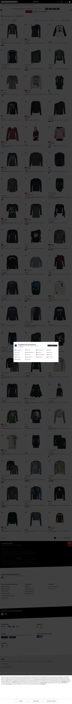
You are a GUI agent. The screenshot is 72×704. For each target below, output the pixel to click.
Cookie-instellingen (9, 684)
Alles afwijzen (36, 701)
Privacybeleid (43, 684)
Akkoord (20, 701)
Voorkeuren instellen (51, 701)
